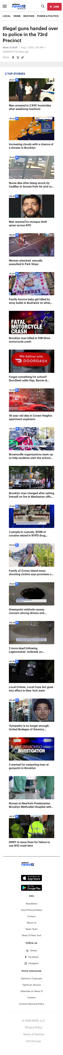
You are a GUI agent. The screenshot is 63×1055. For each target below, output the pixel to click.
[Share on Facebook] (13, 57)
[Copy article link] (22, 57)
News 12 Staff (10, 47)
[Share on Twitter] (17, 57)
